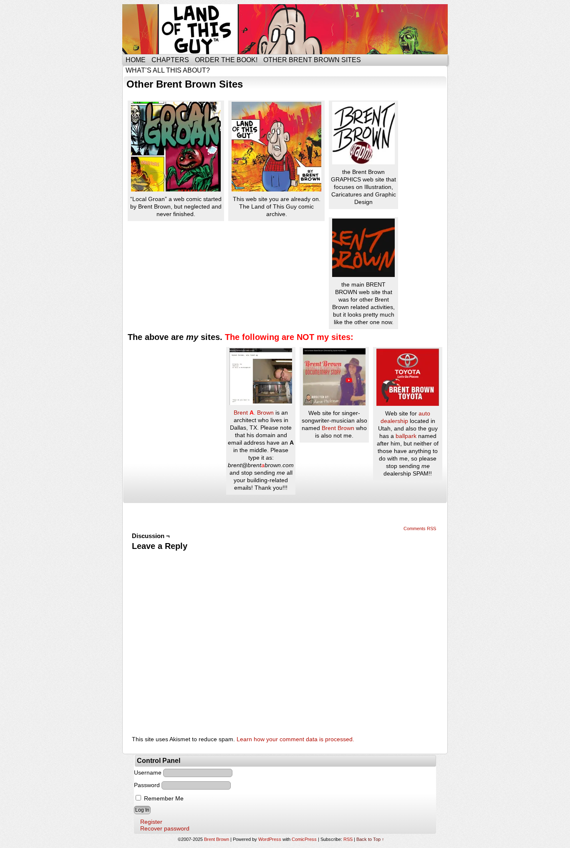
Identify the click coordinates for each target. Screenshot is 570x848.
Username (147, 772)
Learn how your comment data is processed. (295, 739)
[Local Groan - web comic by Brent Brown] (176, 189)
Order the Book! (226, 59)
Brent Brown (338, 428)
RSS (348, 839)
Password (147, 785)
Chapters (170, 59)
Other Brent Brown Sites (312, 59)
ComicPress (304, 839)
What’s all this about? (168, 70)
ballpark (406, 436)
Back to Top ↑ (370, 839)
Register (151, 821)
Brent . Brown (254, 412)
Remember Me (163, 798)
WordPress (269, 839)
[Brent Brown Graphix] (403, 102)
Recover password (164, 828)
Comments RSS (420, 528)
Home (136, 59)
